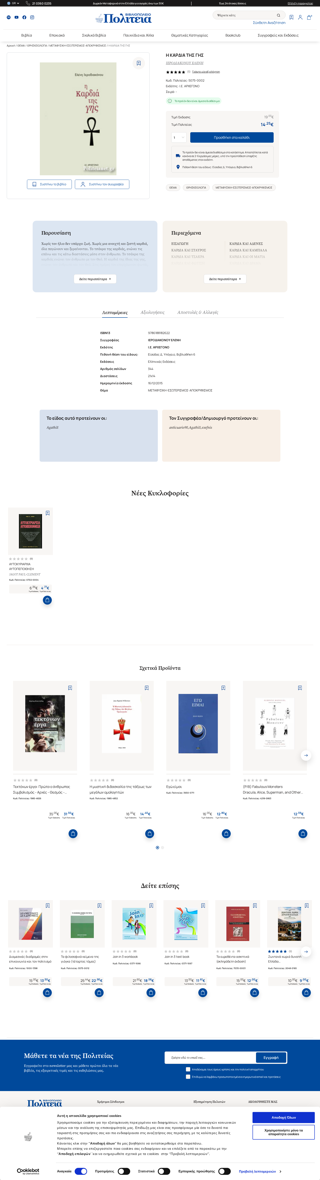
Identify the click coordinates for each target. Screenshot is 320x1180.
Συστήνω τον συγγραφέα (106, 184)
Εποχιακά (57, 35)
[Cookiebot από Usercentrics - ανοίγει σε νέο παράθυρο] (28, 1171)
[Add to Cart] (47, 600)
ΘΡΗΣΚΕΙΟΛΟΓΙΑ (37, 45)
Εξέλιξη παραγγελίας (300, 3)
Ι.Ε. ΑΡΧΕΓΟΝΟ (189, 86)
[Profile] (300, 17)
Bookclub (233, 35)
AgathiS (52, 427)
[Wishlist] (291, 17)
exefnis (207, 427)
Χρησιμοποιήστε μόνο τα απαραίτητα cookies (283, 1132)
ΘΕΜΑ (21, 45)
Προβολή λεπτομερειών (257, 1171)
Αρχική (11, 45)
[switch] (124, 1171)
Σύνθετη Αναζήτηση (269, 22)
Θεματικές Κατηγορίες (189, 35)
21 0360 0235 (41, 3)
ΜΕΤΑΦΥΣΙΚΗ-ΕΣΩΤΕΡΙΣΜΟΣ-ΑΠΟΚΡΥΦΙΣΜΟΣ (77, 45)
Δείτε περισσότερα (95, 278)
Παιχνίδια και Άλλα (138, 35)
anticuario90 (178, 427)
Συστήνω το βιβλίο (53, 184)
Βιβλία (26, 35)
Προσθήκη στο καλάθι (232, 137)
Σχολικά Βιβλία (94, 35)
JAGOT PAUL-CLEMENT (24, 574)
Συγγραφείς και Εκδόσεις (278, 35)
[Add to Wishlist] (139, 63)
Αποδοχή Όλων (284, 1117)
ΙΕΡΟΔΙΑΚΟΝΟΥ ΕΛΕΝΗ (184, 63)
